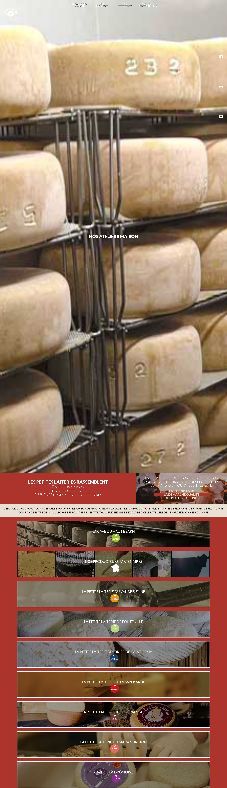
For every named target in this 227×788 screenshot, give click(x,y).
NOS (102, 4)
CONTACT (147, 4)
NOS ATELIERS (79, 4)
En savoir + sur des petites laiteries (181, 494)
